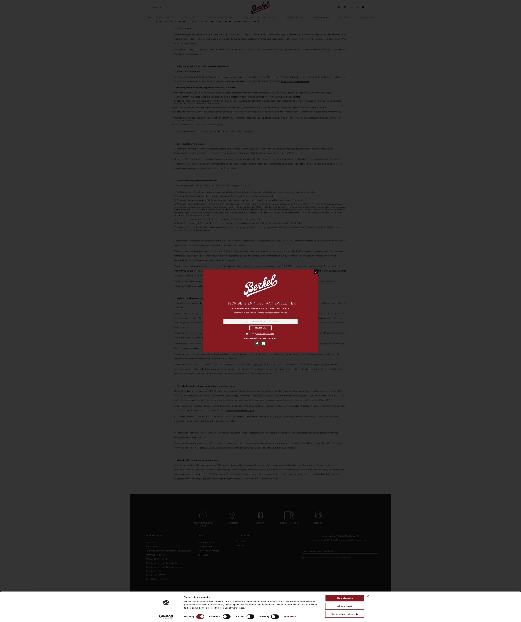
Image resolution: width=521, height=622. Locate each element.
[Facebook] (257, 343)
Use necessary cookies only (344, 614)
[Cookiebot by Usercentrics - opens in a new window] (166, 617)
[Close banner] (368, 596)
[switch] (227, 617)
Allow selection (344, 606)
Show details (290, 616)
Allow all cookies (345, 598)
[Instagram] (263, 343)
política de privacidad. (265, 334)
